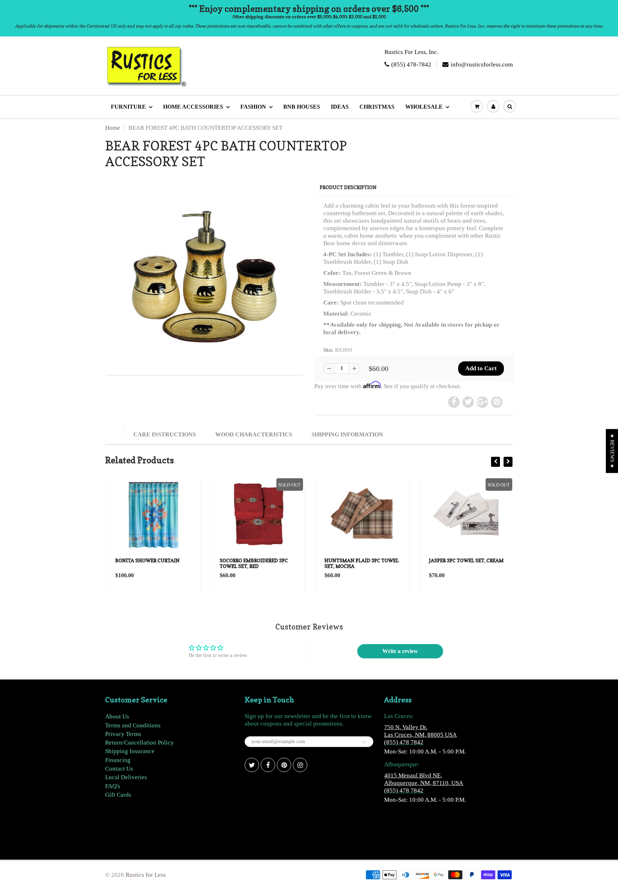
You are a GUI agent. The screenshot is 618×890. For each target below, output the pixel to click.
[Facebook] (268, 765)
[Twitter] (252, 765)
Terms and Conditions (133, 725)
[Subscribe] (364, 742)
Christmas (376, 107)
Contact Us (119, 768)
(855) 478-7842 (411, 64)
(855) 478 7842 (403, 742)
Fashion (253, 107)
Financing (118, 760)
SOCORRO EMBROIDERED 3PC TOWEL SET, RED (253, 563)
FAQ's (112, 786)
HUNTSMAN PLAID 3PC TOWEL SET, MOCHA (360, 563)
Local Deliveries (126, 777)
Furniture (128, 107)
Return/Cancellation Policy (139, 742)
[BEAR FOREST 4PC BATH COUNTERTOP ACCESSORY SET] (204, 276)
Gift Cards (118, 794)
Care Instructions (164, 434)
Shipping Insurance (129, 751)
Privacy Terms (123, 734)
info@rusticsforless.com (482, 64)
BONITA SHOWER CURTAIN (146, 560)
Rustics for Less (146, 874)
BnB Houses (301, 107)
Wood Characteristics (253, 434)
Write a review (400, 651)
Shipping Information (347, 434)
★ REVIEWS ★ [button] (612, 451)
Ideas (340, 107)
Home (112, 127)
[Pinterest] (284, 765)
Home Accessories (193, 107)
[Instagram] (300, 765)
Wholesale (424, 107)
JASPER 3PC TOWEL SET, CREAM (465, 560)
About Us (117, 716)
